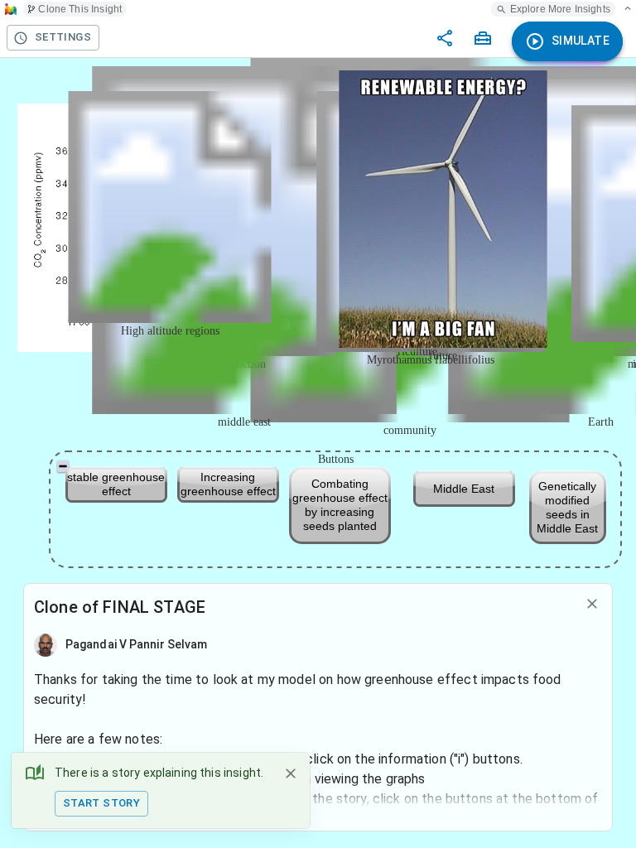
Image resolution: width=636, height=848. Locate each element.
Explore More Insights (560, 9)
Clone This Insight (80, 9)
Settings (63, 37)
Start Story (101, 803)
